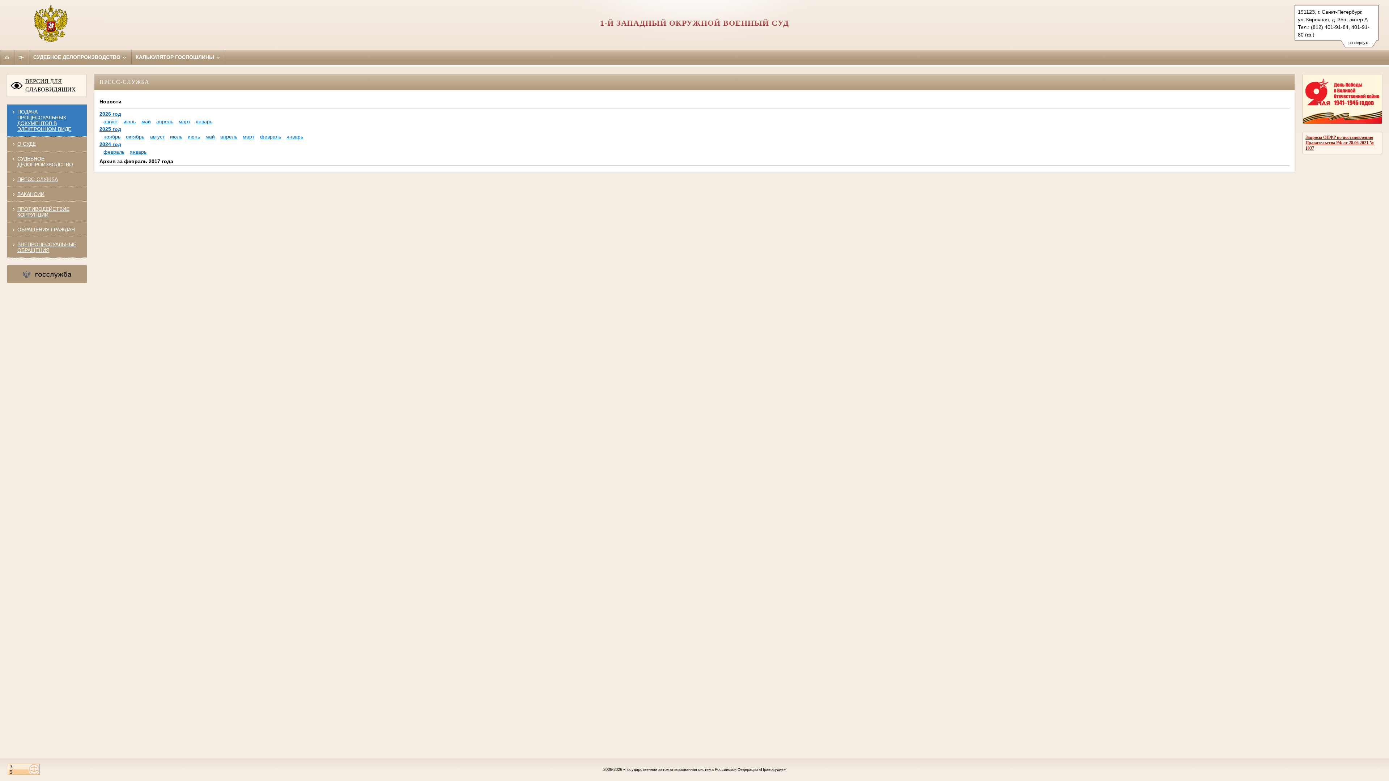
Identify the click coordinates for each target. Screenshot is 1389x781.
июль (176, 137)
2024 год (110, 144)
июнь (129, 121)
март (184, 121)
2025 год (110, 129)
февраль (270, 137)
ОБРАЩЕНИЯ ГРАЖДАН (46, 229)
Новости (110, 101)
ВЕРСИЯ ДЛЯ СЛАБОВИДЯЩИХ (50, 85)
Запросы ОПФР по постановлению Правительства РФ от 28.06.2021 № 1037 (1339, 143)
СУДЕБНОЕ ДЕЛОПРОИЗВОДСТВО (45, 161)
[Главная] (7, 57)
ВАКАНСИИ (30, 194)
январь (204, 121)
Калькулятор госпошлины (176, 57)
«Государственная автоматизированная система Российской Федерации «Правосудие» (704, 769)
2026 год (110, 114)
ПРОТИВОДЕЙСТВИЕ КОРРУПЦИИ (43, 212)
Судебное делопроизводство (77, 57)
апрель (164, 121)
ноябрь (111, 137)
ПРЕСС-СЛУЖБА (37, 179)
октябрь (135, 137)
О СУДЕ (26, 144)
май (146, 121)
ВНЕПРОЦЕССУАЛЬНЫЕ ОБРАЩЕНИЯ (46, 247)
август (110, 121)
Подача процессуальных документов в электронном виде (44, 120)
